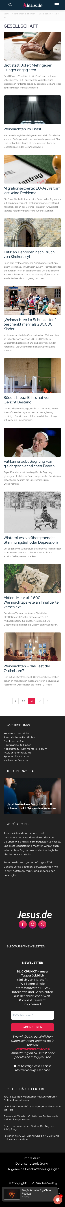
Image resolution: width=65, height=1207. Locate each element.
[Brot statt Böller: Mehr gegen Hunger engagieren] (32, 46)
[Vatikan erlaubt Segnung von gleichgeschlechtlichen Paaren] (32, 442)
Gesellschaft (45, 13)
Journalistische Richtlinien (19, 737)
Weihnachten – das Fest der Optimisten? (27, 668)
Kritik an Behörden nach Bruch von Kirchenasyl (29, 254)
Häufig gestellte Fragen (17, 744)
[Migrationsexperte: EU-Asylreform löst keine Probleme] (32, 169)
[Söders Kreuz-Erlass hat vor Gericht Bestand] (32, 375)
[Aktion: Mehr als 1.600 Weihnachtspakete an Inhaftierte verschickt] (32, 578)
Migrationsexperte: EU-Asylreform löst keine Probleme (32, 190)
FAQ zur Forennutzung (17, 752)
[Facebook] (23, 924)
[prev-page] (15, 701)
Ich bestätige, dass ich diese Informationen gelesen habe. (32, 1068)
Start (6, 13)
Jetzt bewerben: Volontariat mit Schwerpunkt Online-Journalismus (31, 806)
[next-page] (48, 701)
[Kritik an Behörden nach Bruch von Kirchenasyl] (32, 232)
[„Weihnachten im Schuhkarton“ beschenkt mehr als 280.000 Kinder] (32, 300)
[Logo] (31, 914)
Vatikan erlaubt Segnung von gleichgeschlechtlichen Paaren (29, 463)
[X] (42, 924)
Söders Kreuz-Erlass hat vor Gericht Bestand (27, 400)
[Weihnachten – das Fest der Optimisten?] (32, 646)
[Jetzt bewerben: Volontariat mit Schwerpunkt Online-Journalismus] (32, 796)
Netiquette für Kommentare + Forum (25, 748)
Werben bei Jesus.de (16, 760)
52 (23, 700)
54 (40, 700)
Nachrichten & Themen (23, 13)
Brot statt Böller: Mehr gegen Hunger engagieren (28, 67)
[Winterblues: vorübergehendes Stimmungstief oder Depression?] (32, 512)
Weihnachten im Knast (22, 128)
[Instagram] (32, 924)
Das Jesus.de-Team (15, 741)
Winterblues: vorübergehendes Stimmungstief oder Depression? (31, 540)
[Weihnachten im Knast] (32, 109)
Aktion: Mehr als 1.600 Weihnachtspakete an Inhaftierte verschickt (31, 602)
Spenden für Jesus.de (16, 756)
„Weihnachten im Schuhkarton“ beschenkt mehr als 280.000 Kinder (30, 324)
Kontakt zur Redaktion (17, 733)
